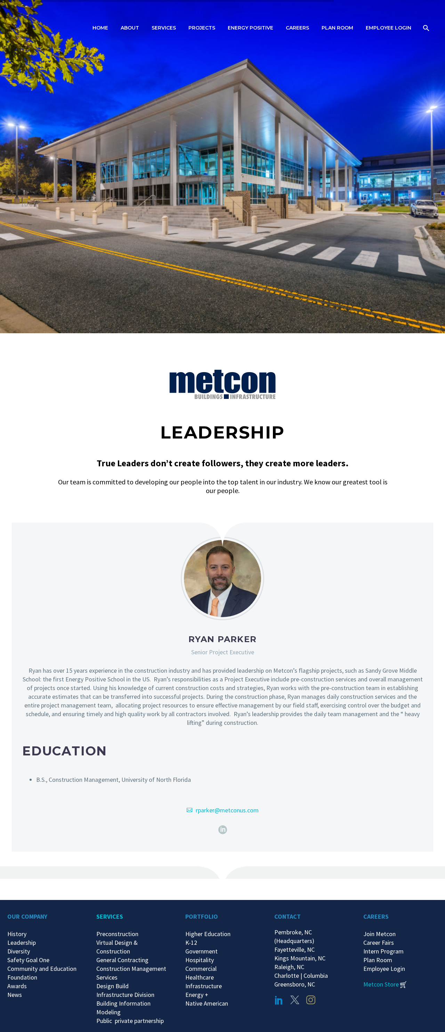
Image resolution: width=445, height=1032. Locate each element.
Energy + (196, 995)
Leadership (21, 943)
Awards (17, 986)
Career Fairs (378, 943)
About (130, 28)
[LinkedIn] (222, 830)
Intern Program (383, 951)
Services (164, 28)
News (14, 995)
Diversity (18, 951)
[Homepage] (50, 28)
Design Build (112, 986)
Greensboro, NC (294, 984)
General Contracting (122, 960)
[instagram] (310, 1000)
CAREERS (376, 916)
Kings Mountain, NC (301, 958)
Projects (201, 28)
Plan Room (337, 28)
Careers (297, 28)
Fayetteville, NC (295, 949)
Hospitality (199, 960)
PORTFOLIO (201, 916)
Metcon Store (381, 984)
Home (100, 28)
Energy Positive (250, 28)
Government (201, 951)
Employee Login (388, 28)
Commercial (201, 969)
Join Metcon (379, 934)
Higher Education (207, 934)
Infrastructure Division (125, 995)
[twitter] (294, 1000)
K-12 (191, 943)
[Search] (425, 28)
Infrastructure (203, 986)
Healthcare (199, 977)
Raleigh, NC (289, 967)
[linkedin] (278, 1000)
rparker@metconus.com (227, 810)
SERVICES (109, 916)
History (16, 934)
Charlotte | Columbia (301, 976)
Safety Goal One (28, 960)
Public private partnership (130, 1021)
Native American (206, 1003)
